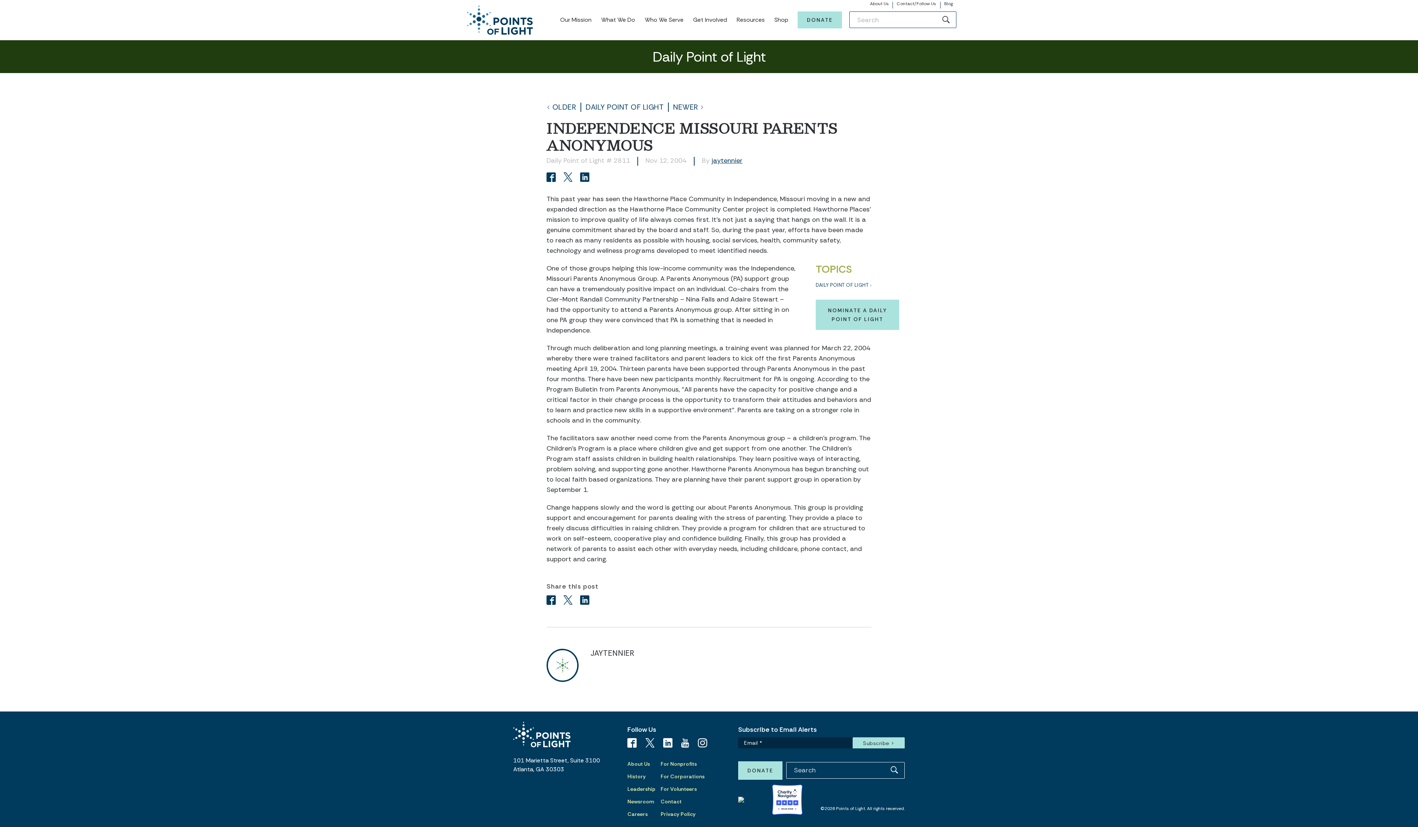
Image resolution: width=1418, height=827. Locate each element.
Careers (637, 814)
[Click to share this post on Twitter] (569, 178)
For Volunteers (679, 789)
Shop (781, 20)
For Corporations (683, 776)
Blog (948, 4)
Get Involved (710, 20)
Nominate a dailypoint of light (857, 315)
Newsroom (640, 801)
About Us (879, 4)
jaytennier (727, 160)
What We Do (618, 20)
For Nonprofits (679, 764)
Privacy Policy (678, 814)
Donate (820, 20)
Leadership (641, 789)
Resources (751, 20)
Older (564, 107)
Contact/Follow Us (916, 4)
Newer (685, 107)
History (636, 776)
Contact (671, 801)
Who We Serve (664, 20)
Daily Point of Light (625, 107)
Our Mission (576, 20)
